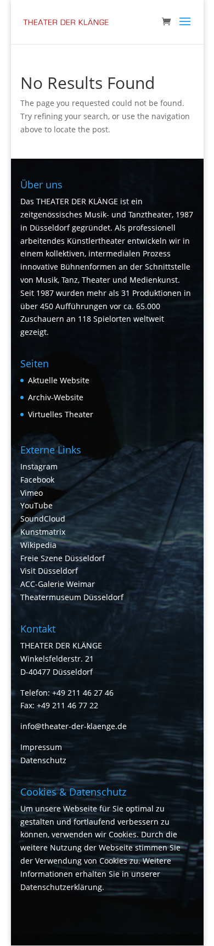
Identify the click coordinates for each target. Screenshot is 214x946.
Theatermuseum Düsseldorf (71, 597)
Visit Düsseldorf (49, 571)
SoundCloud (42, 518)
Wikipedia (38, 545)
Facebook (37, 479)
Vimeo (31, 493)
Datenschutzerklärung (61, 887)
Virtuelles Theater (60, 414)
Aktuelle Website (58, 380)
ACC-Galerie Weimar (57, 584)
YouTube (36, 505)
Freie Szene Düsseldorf (62, 558)
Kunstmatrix (42, 532)
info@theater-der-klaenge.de (73, 726)
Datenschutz (43, 760)
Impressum (41, 747)
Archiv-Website (55, 397)
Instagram (39, 466)
